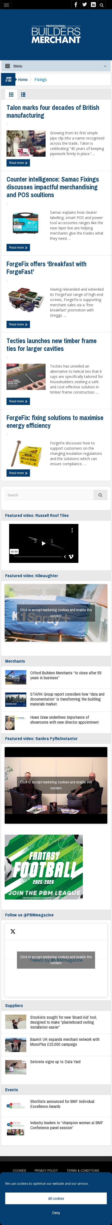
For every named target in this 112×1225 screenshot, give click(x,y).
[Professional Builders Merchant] (56, 32)
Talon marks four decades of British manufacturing (53, 111)
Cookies (19, 1170)
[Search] (100, 495)
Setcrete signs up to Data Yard (55, 1061)
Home (23, 79)
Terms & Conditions (82, 1170)
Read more (17, 163)
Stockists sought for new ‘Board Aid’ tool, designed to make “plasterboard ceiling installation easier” (63, 1022)
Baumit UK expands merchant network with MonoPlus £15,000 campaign (64, 1042)
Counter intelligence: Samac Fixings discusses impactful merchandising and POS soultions (53, 187)
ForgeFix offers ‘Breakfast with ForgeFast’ (46, 268)
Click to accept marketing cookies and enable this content (56, 613)
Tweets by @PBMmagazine (56, 960)
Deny (56, 1212)
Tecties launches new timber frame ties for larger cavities (52, 344)
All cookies (56, 1198)
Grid (11, 95)
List (23, 96)
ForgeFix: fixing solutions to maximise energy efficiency (55, 421)
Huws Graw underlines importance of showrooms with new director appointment (64, 719)
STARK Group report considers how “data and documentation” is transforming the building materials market (67, 698)
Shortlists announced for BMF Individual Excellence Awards (62, 1104)
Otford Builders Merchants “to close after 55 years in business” (66, 675)
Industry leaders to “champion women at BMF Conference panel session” (66, 1125)
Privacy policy (46, 1170)
